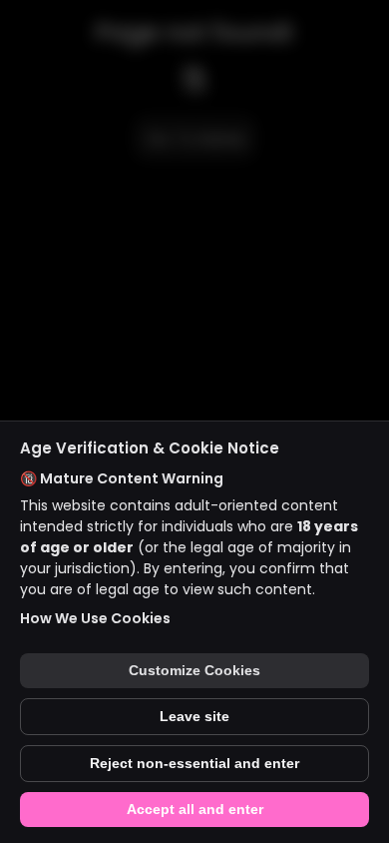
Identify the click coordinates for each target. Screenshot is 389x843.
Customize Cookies (194, 670)
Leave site (194, 716)
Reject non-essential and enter (194, 763)
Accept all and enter (195, 809)
